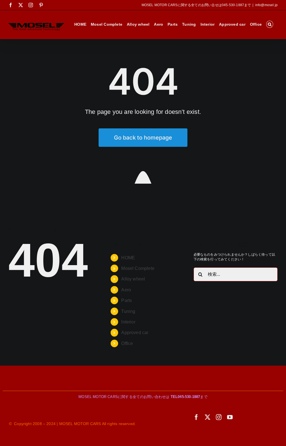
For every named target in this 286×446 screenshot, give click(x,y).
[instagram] (218, 417)
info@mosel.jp (266, 5)
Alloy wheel (133, 279)
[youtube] (230, 417)
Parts (126, 300)
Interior (128, 322)
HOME (128, 257)
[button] (269, 24)
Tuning (128, 311)
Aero (126, 289)
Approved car (134, 332)
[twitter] (207, 417)
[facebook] (196, 417)
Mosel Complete (137, 268)
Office (127, 343)
